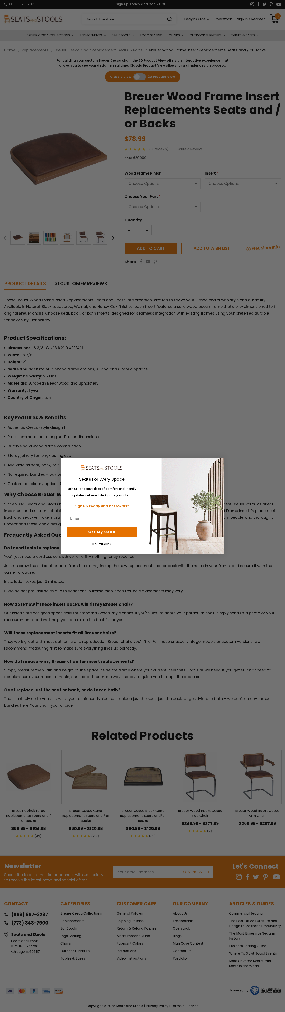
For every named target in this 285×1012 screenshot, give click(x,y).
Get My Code (101, 532)
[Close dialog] (219, 462)
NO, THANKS (101, 544)
